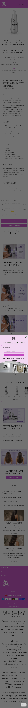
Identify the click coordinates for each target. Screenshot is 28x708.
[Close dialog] (26, 337)
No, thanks (14, 360)
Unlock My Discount (14, 355)
